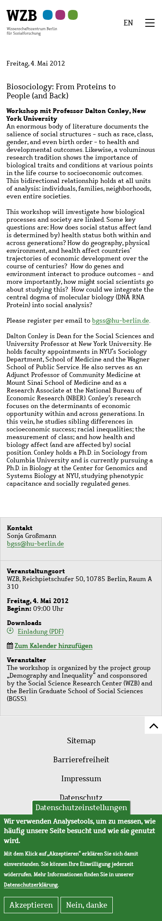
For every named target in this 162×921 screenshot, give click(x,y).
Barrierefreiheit (81, 759)
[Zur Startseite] (31, 22)
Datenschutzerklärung (31, 884)
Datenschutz (81, 797)
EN (128, 23)
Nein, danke (86, 905)
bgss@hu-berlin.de (120, 320)
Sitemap (81, 741)
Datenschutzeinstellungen (81, 807)
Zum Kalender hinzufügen (53, 645)
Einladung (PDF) (41, 631)
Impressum (81, 778)
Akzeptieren (31, 905)
